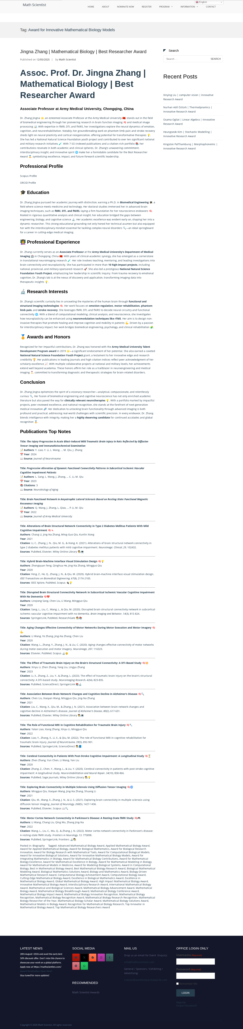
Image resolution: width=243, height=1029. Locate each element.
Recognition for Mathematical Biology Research (96, 904)
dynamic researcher (32, 223)
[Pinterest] (76, 966)
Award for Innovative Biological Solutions (44, 855)
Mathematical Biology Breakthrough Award (63, 891)
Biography (39, 845)
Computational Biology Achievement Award (83, 875)
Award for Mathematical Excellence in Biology (70, 862)
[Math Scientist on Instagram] (101, 957)
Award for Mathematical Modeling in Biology (125, 862)
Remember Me (188, 983)
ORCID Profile (28, 182)
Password (188, 969)
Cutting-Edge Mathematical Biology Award (45, 878)
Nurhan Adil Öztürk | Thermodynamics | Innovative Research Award (187, 109)
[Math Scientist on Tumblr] (109, 957)
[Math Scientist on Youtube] (76, 957)
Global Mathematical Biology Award (76, 881)
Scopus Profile (28, 176)
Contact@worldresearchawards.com (145, 980)
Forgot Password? (186, 1005)
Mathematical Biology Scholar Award (79, 900)
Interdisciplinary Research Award (88, 884)
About (105, 6)
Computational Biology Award (128, 875)
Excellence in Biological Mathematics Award (98, 878)
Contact (211, 6)
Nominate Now (125, 6)
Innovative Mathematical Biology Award (43, 884)
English (203, 2)
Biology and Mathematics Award (109, 871)
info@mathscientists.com (139, 962)
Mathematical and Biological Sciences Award (55, 888)
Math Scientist (34, 4)
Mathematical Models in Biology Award (43, 904)
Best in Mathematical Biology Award (51, 868)
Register (146, 6)
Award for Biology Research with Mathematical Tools (65, 852)
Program (164, 6)
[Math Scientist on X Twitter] (84, 957)
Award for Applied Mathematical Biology (44, 849)
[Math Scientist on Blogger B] (92, 957)
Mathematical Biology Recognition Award (59, 897)
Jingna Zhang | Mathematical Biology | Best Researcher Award (83, 51)
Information (188, 6)
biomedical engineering (37, 122)
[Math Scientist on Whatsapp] (84, 966)
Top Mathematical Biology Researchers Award (82, 907)
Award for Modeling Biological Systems (97, 865)
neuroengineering (124, 368)
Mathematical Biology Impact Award (41, 894)
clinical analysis (98, 314)
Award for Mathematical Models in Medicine (46, 865)
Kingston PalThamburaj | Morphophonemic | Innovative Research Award (190, 146)
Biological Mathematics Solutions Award (65, 871)
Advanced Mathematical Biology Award (81, 845)
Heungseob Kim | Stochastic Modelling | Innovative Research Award (187, 134)
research (61, 260)
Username (189, 955)
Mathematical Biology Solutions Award (125, 900)
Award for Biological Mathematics (89, 849)
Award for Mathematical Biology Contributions (90, 858)
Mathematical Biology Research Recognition (111, 897)
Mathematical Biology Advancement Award (108, 888)
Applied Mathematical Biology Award (128, 845)
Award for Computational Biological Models (123, 852)
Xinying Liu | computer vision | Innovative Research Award (188, 97)
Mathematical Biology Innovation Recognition (91, 894)
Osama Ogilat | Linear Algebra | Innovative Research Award (189, 122)
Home (91, 6)
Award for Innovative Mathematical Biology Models (100, 855)
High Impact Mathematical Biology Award (123, 881)
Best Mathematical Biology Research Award (100, 868)
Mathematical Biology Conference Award (115, 891)
